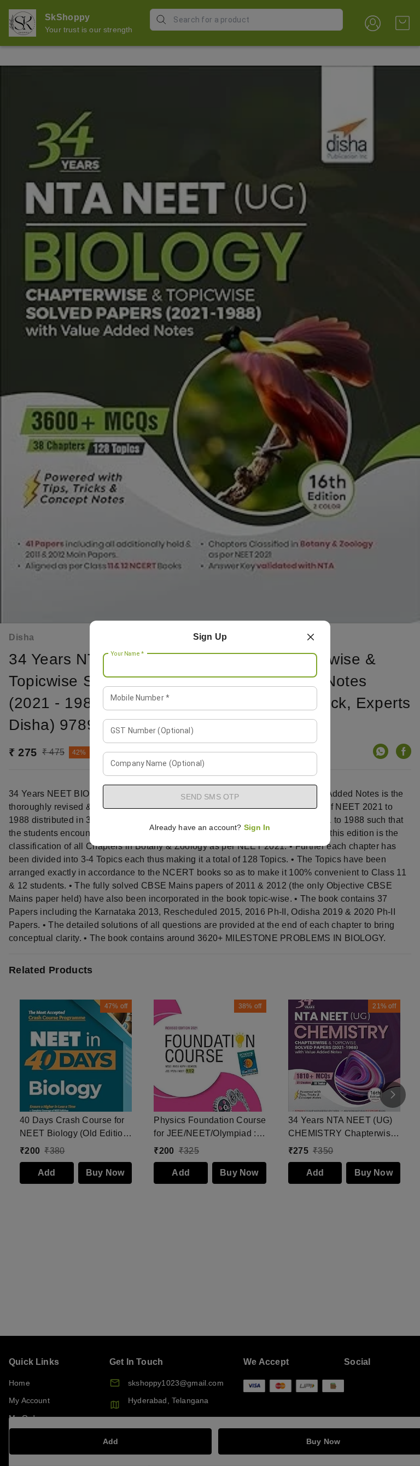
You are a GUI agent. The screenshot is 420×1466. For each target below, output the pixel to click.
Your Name (127, 653)
